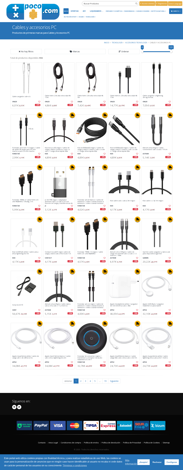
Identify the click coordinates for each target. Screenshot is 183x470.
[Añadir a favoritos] (39, 101)
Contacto (42, 442)
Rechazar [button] (157, 462)
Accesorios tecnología (136, 42)
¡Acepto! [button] (143, 462)
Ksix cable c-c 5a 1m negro (153, 201)
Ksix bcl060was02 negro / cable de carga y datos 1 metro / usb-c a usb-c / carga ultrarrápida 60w (124, 149)
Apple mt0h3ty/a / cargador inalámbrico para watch (153, 305)
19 (105, 381)
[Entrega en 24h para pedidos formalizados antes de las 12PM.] (40, 115)
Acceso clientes (148, 3)
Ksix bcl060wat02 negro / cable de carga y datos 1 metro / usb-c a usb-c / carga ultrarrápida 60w (91, 149)
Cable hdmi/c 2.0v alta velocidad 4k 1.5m (123, 96)
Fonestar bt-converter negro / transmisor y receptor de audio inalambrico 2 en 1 (89, 358)
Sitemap (166, 442)
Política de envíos (91, 442)
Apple (112, 310)
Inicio (66, 11)
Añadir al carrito (27, 111)
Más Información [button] (131, 462)
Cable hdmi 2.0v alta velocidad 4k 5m (90, 96)
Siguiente (114, 381)
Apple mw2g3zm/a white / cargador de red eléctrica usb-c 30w (124, 305)
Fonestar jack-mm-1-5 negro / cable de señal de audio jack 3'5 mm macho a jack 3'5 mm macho (26, 149)
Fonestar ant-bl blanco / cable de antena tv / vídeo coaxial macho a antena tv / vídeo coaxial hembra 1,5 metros (90, 202)
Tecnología (89, 17)
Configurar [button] (172, 462)
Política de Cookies (152, 442)
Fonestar (16, 154)
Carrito (176, 11)
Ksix (46, 154)
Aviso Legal (53, 442)
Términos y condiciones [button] (75, 465)
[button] (75, 51)
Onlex (14, 102)
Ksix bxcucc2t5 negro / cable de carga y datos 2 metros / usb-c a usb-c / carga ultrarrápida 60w (57, 149)
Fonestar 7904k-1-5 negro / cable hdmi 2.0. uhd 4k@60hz (90, 253)
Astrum (146, 154)
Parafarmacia (129, 11)
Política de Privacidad (132, 442)
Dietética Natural (158, 11)
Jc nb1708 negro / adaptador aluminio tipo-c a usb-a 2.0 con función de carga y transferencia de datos (59, 202)
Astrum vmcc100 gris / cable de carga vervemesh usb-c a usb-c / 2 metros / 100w (123, 253)
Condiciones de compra (71, 442)
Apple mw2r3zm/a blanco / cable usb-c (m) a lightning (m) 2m (57, 357)
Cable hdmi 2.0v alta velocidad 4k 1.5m (58, 96)
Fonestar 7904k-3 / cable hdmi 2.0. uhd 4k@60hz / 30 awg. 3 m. (25, 201)
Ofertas (74, 11)
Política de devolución (111, 442)
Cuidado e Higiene (142, 11)
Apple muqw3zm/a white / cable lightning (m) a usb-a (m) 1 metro (155, 357)
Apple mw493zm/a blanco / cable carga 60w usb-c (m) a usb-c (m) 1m (123, 357)
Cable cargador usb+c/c (21, 96)
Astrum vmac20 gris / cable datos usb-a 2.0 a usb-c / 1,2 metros (57, 305)
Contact (48, 258)
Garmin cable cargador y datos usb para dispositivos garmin (156, 253)
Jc (45, 206)
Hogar (81, 17)
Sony (14, 310)
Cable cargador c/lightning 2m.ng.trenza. (153, 96)
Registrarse (162, 3)
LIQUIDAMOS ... (96, 11)
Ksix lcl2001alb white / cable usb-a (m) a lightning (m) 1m (25, 253)
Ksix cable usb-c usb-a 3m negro (122, 201)
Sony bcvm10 (17, 305)
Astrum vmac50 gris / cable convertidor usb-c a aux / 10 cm (155, 148)
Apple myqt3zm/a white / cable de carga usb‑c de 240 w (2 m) (25, 357)
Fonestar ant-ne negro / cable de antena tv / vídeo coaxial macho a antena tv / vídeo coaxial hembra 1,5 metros (90, 306)
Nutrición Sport (70, 17)
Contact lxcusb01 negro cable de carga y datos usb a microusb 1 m (58, 253)
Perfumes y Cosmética (114, 11)
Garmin (145, 258)
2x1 (84, 11)
